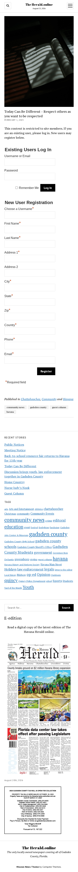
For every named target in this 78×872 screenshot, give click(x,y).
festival (34, 527)
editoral (59, 520)
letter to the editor (63, 569)
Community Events (42, 513)
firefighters (44, 527)
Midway (21, 575)
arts (6, 509)
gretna (33, 559)
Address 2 (11, 266)
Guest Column (14, 493)
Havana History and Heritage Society (22, 564)
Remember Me (29, 187)
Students (68, 581)
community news (24, 519)
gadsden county (48, 534)
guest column (45, 559)
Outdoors (56, 574)
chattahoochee (53, 509)
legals (49, 569)
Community (49, 399)
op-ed (31, 574)
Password (11, 170)
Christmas (10, 513)
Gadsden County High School (19, 541)
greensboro (22, 559)
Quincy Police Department (31, 580)
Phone (9, 339)
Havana (68, 399)
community (23, 513)
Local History (10, 575)
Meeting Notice (15, 450)
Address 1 (12, 252)
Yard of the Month (13, 587)
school (49, 581)
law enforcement (30, 569)
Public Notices (14, 444)
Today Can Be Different (20, 466)
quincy (11, 580)
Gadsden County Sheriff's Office (34, 547)
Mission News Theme (27, 866)
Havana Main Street (51, 564)
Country (10, 324)
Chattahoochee (30, 399)
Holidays (10, 569)
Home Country (14, 482)
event (27, 527)
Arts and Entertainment (21, 509)
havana (60, 559)
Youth (28, 587)
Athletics (39, 509)
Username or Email (17, 156)
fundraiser (54, 527)
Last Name (12, 237)
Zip (7, 310)
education (13, 526)
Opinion (43, 574)
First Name (12, 223)
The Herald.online (39, 4)
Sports (57, 581)
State (8, 296)
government (43, 552)
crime (48, 520)
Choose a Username (19, 208)
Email (9, 353)
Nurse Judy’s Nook (17, 488)
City (7, 281)
